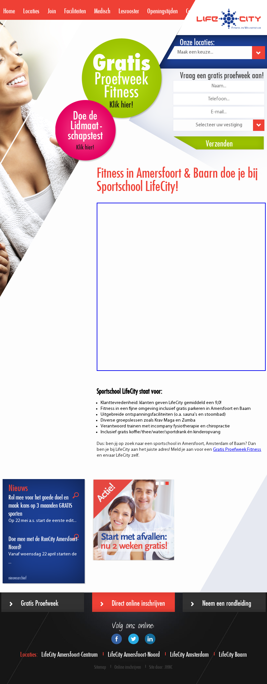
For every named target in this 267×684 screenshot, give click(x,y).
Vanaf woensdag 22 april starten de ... (43, 550)
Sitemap (100, 666)
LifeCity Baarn (233, 653)
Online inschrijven (127, 666)
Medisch (102, 10)
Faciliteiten (75, 10)
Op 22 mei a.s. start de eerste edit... (42, 508)
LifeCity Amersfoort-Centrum (69, 653)
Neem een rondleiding (226, 602)
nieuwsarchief (17, 577)
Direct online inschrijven (138, 602)
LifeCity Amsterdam (189, 653)
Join (52, 10)
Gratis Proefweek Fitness (237, 449)
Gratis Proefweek (40, 602)
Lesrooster (129, 10)
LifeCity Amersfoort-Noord (134, 653)
